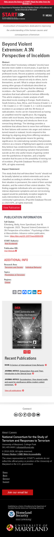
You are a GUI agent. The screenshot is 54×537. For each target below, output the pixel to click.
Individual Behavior (33, 267)
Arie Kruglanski (11, 243)
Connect (6, 478)
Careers (13, 432)
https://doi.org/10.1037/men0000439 (26, 236)
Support (6, 481)
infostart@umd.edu (25, 447)
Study (5, 475)
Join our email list (17, 492)
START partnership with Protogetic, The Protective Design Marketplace (26, 314)
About (5, 432)
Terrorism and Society (14, 267)
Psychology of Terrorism (15, 275)
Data (17, 307)
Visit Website (9, 251)
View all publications (13, 390)
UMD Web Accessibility (29, 454)
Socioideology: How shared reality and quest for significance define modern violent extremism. (26, 382)
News (5, 472)
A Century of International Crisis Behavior (27, 365)
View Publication (11, 207)
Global (7, 282)
